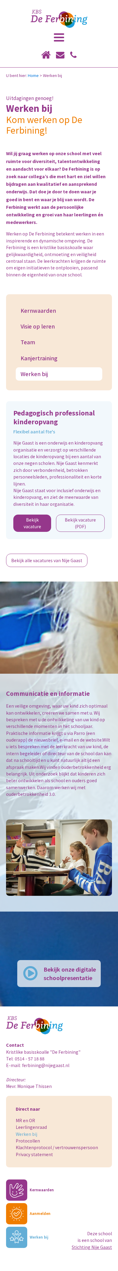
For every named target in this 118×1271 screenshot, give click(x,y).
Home (33, 75)
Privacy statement (34, 1154)
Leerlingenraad (31, 1127)
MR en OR (25, 1120)
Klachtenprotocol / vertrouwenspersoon (57, 1147)
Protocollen (28, 1141)
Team (28, 342)
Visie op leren (38, 326)
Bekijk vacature (32, 523)
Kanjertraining (39, 358)
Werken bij (34, 374)
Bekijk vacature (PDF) (80, 523)
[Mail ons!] (60, 55)
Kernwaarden (38, 310)
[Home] (46, 55)
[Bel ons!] (73, 55)
